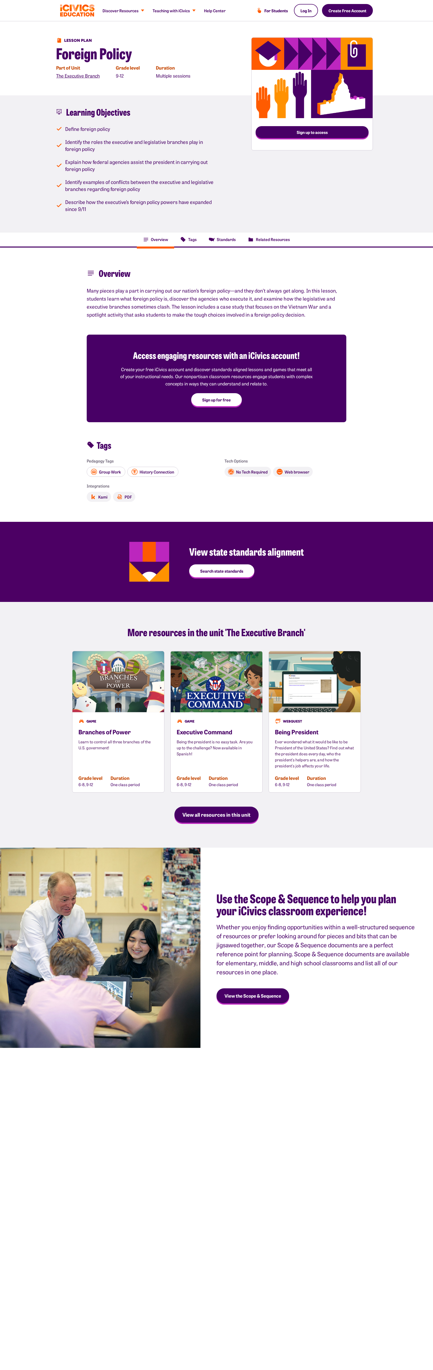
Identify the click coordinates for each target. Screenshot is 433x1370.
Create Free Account (347, 10)
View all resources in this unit (216, 814)
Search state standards (221, 571)
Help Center (215, 10)
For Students (276, 10)
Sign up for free (216, 399)
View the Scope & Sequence (253, 996)
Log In (305, 10)
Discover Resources (120, 10)
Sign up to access (312, 132)
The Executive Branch (78, 76)
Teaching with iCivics (171, 10)
